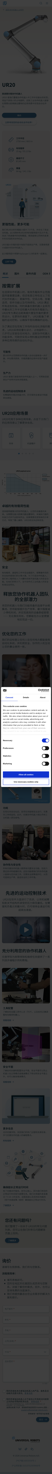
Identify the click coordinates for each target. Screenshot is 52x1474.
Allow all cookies (26, 775)
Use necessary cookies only (26, 782)
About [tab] (42, 697)
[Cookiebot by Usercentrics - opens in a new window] (38, 690)
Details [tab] (26, 697)
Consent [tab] (9, 697)
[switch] (45, 748)
